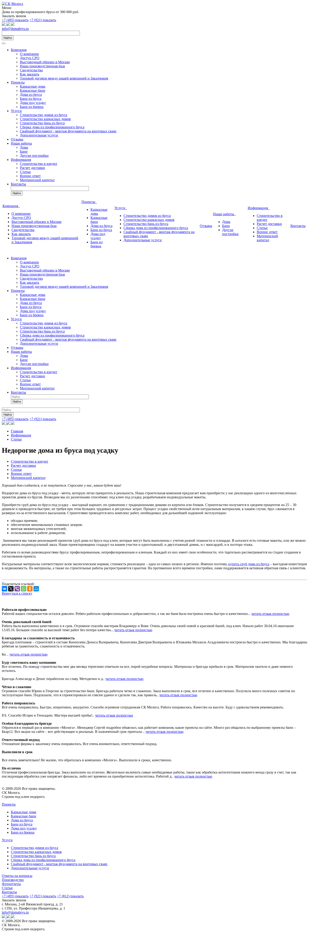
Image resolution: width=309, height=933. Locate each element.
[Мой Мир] (36, 588)
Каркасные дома (32, 86)
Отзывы (17, 139)
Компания (18, 50)
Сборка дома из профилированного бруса (52, 127)
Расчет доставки (32, 168)
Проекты (18, 82)
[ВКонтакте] (4, 588)
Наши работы (21, 143)
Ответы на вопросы (17, 876)
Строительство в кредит (38, 164)
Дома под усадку (33, 103)
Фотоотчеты (11, 884)
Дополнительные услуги (39, 135)
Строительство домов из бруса (43, 115)
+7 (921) (42, 20)
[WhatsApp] (23, 588)
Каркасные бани (32, 90)
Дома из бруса (31, 94)
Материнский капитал (37, 180)
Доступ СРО (29, 58)
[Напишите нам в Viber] (12, 24)
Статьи (25, 172)
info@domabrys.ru (15, 28)
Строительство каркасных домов (45, 119)
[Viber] (17, 588)
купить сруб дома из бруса (248, 564)
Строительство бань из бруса (42, 123)
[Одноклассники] (30, 588)
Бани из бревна (31, 107)
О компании (29, 54)
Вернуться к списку (17, 593)
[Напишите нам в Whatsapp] (4, 24)
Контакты (18, 184)
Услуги (16, 111)
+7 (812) (70, 896)
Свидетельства (31, 70)
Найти (8, 38)
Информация (21, 160)
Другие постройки (34, 155)
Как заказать (29, 74)
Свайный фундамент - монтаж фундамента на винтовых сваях (68, 131)
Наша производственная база (42, 66)
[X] (11, 588)
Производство (13, 880)
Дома (24, 147)
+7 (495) (15, 20)
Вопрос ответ (30, 176)
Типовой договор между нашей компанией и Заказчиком (64, 78)
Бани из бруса (30, 99)
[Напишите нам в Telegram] (8, 24)
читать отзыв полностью (270, 614)
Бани (24, 151)
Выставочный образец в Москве (45, 62)
